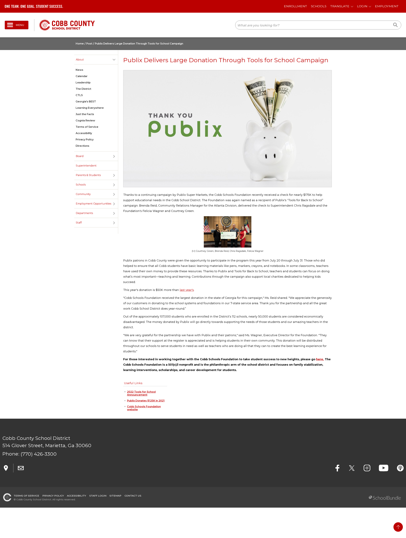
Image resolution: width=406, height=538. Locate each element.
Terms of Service (87, 126)
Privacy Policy (85, 139)
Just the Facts (85, 114)
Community (83, 194)
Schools (81, 184)
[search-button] (395, 25)
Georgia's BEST (86, 101)
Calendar (82, 76)
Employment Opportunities (93, 203)
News (79, 69)
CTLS (79, 95)
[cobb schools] (67, 24)
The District (83, 88)
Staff (79, 222)
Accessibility (84, 133)
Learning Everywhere (90, 107)
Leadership (83, 82)
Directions (82, 145)
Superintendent (86, 165)
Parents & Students (88, 175)
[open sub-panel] (114, 60)
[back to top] (398, 527)
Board (80, 156)
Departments (84, 213)
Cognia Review (85, 120)
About (80, 59)
